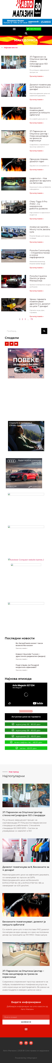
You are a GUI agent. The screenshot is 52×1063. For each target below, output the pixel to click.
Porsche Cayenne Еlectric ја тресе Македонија (38, 278)
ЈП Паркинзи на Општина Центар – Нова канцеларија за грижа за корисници (39, 136)
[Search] (44, 331)
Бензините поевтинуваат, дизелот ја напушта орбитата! (40, 111)
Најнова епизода (18, 678)
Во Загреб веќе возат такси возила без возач (29, 644)
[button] (14, 29)
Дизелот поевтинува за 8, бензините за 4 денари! (40, 87)
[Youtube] (16, 344)
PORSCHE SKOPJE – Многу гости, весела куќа (40, 229)
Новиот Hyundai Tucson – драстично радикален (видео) (30, 655)
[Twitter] (11, 344)
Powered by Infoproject (26, 1058)
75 (31, 319)
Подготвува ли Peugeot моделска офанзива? (27, 666)
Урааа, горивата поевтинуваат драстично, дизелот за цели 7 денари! (40, 302)
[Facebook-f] (7, 344)
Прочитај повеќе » (37, 76)
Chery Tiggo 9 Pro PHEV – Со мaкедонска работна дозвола (39, 205)
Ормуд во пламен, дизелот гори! (39, 160)
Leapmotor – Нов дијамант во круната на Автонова (40, 180)
